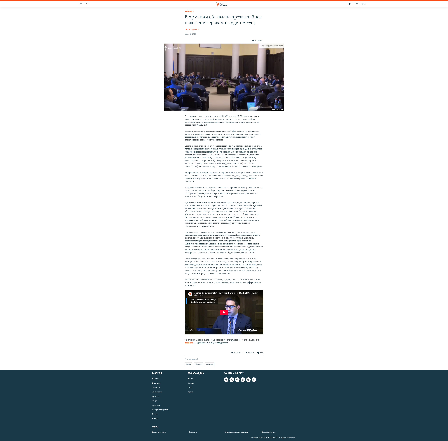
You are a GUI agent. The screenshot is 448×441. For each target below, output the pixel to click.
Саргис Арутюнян (192, 29)
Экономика (157, 392)
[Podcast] (254, 379)
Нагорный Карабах (160, 410)
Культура (155, 396)
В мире (155, 419)
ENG (356, 4)
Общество (156, 387)
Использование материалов (236, 432)
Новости (155, 379)
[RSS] (248, 379)
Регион (155, 414)
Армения (189, 12)
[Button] (257, 40)
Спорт (154, 401)
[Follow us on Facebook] (226, 379)
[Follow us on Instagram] (243, 379)
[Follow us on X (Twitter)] (231, 379)
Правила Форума (268, 432)
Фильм (191, 383)
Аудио (190, 392)
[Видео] (349, 4)
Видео (190, 379)
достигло (189, 343)
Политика (156, 383)
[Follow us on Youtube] (237, 379)
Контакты (193, 432)
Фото (190, 387)
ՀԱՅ (363, 4)
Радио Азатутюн (159, 432)
